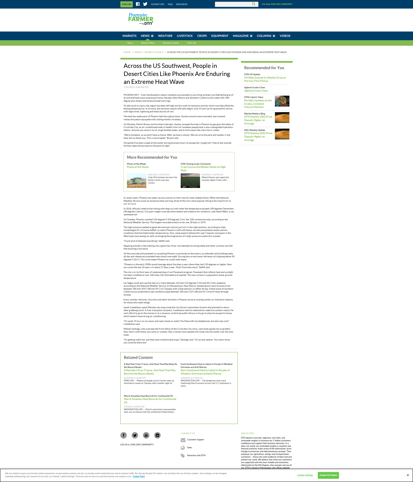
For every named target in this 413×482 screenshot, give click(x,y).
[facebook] (123, 435)
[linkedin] (157, 435)
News (130, 43)
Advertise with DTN (196, 455)
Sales (189, 447)
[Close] (407, 475)
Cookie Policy (139, 476)
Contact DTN (157, 4)
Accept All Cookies (328, 475)
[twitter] (135, 435)
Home (127, 52)
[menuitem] (129, 36)
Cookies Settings (305, 475)
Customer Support (195, 440)
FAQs (170, 4)
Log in (265, 4)
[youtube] (146, 435)
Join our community (282, 4)
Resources (181, 4)
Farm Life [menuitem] (191, 43)
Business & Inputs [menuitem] (171, 43)
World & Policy (154, 52)
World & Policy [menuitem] (148, 43)
